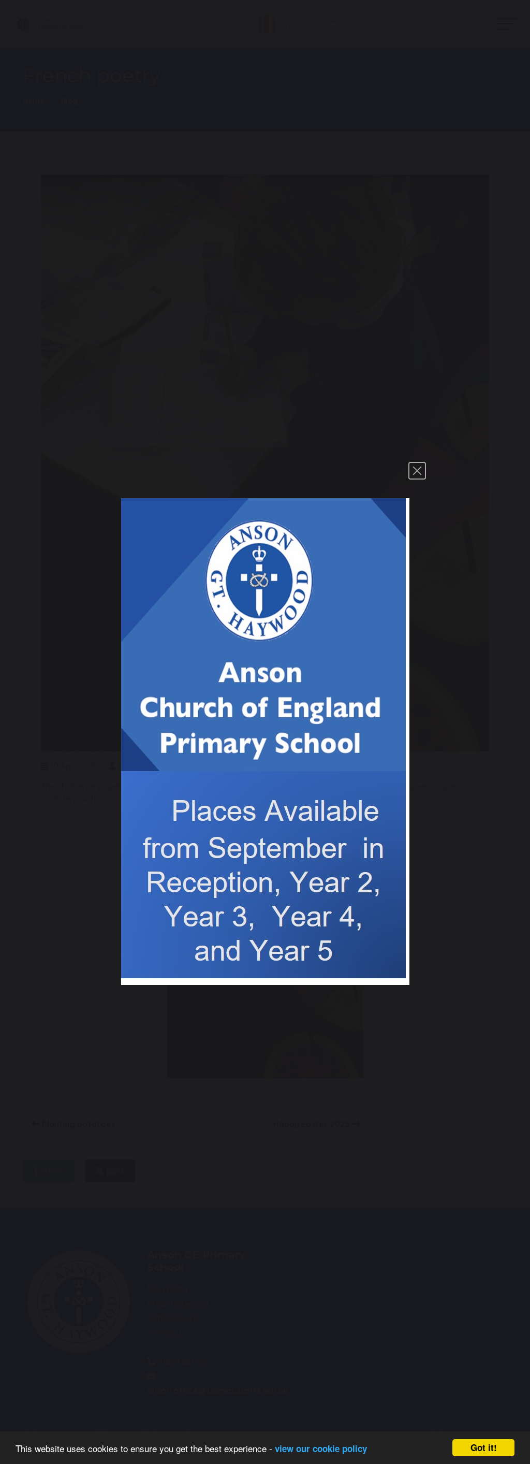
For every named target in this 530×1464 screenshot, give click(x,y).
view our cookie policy (321, 1448)
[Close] (417, 471)
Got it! (483, 1447)
